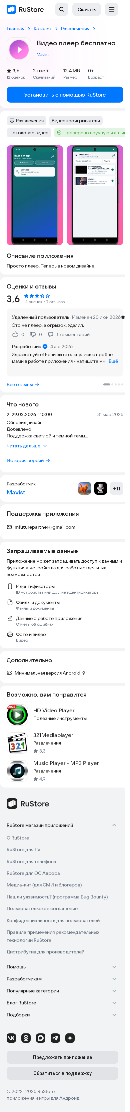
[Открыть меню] (111, 9)
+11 (116, 488)
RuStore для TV (24, 849)
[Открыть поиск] (61, 9)
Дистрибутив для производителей (45, 952)
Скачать (87, 9)
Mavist (43, 54)
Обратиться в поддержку (62, 1073)
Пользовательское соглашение (42, 908)
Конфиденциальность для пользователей (53, 920)
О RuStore (18, 838)
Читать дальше (23, 446)
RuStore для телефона (31, 861)
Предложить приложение (62, 1057)
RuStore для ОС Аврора (33, 873)
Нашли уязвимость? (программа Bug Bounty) (57, 897)
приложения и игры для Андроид (43, 1098)
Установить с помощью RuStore (65, 94)
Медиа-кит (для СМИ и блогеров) (44, 885)
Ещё (113, 361)
